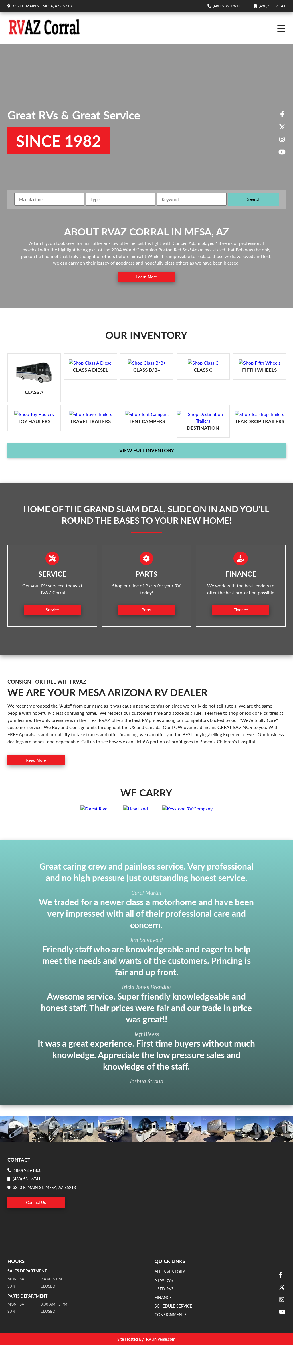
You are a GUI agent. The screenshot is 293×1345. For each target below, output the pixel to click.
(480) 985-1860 (225, 6)
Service (52, 609)
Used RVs (164, 1289)
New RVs (164, 1280)
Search (253, 199)
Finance (240, 609)
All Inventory (170, 1271)
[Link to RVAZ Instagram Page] (282, 139)
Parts (146, 609)
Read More (36, 760)
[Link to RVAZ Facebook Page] (282, 114)
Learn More (146, 277)
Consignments (171, 1314)
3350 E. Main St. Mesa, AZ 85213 (41, 6)
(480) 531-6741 (271, 6)
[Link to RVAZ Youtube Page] (282, 152)
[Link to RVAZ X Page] (282, 127)
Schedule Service (173, 1306)
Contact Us (36, 1202)
